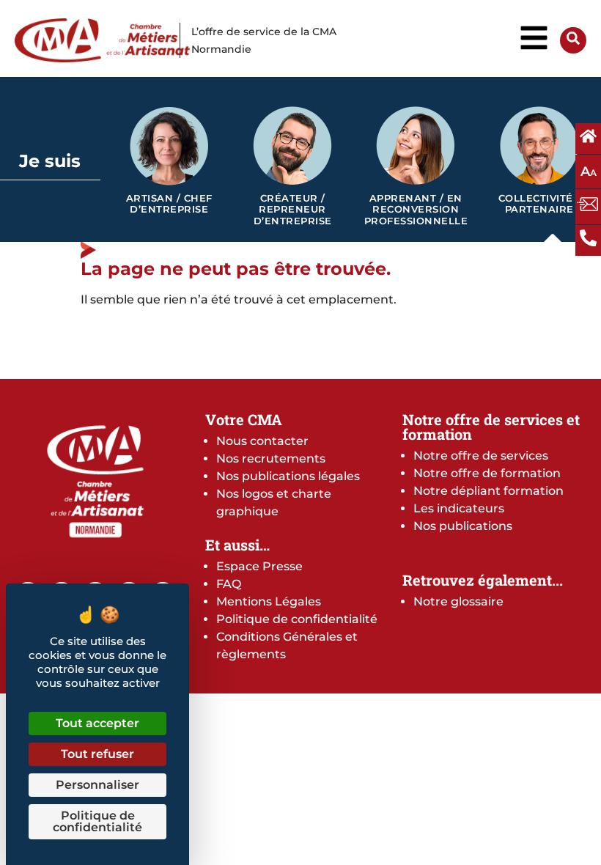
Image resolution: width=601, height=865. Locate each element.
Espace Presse (259, 566)
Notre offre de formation (487, 473)
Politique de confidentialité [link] (97, 821)
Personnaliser (97, 785)
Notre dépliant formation (488, 491)
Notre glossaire (458, 601)
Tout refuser (97, 754)
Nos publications (462, 526)
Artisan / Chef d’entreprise (169, 204)
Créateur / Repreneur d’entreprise (293, 210)
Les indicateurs (458, 508)
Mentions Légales (268, 601)
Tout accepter (97, 723)
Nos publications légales (288, 476)
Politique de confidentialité (296, 619)
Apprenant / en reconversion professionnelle (416, 210)
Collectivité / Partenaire (539, 204)
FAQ (228, 584)
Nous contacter (262, 441)
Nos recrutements (270, 458)
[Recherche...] (573, 40)
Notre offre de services (480, 456)
